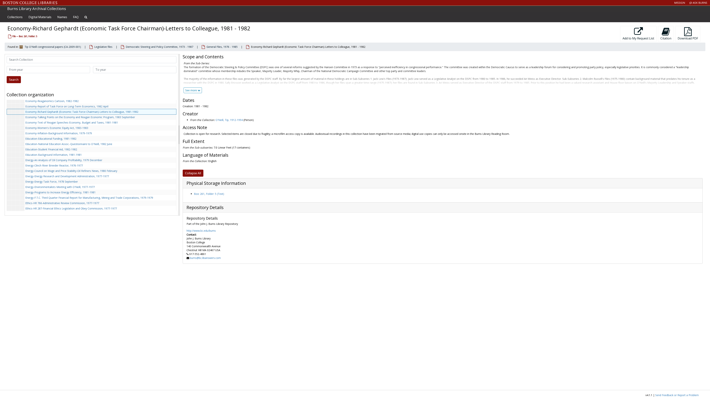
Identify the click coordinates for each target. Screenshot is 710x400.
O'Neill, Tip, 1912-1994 (229, 120)
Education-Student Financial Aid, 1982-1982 (51, 149)
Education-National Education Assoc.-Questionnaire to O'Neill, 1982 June (68, 144)
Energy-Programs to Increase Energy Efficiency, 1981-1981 (60, 192)
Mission (679, 2)
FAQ (76, 17)
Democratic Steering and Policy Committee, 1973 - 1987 (159, 47)
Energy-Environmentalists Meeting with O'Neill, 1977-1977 (60, 187)
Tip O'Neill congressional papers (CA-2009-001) (53, 47)
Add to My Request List (638, 38)
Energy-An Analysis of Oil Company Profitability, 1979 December (63, 160)
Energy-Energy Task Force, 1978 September (51, 181)
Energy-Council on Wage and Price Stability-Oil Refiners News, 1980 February (71, 171)
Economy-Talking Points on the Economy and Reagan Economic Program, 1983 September (80, 117)
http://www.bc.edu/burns (201, 230)
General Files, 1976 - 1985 (222, 47)
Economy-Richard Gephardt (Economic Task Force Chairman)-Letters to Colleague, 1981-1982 (81, 112)
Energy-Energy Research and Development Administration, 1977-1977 (67, 176)
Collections (15, 17)
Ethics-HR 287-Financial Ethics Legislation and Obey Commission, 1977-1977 (71, 208)
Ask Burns (699, 2)
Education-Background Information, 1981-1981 (53, 154)
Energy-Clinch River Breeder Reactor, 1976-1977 (54, 165)
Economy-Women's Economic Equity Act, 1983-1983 (56, 128)
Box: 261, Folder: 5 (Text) (209, 194)
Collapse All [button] (193, 173)
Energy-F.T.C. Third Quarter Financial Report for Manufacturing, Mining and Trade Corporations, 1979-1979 (89, 197)
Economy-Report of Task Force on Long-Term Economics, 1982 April (66, 106)
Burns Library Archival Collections (36, 8)
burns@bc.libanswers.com (205, 258)
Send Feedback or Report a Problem (677, 395)
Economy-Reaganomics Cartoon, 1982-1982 (52, 101)
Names (62, 17)
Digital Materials (39, 17)
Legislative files (103, 47)
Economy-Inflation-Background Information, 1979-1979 (58, 133)
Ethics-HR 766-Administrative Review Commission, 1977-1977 (62, 203)
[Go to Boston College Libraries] (30, 3)
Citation (665, 38)
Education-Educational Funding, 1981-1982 (50, 138)
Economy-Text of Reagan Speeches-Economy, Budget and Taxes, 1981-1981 (71, 122)
